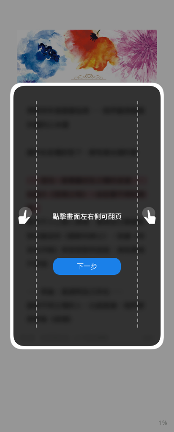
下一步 (87, 266)
